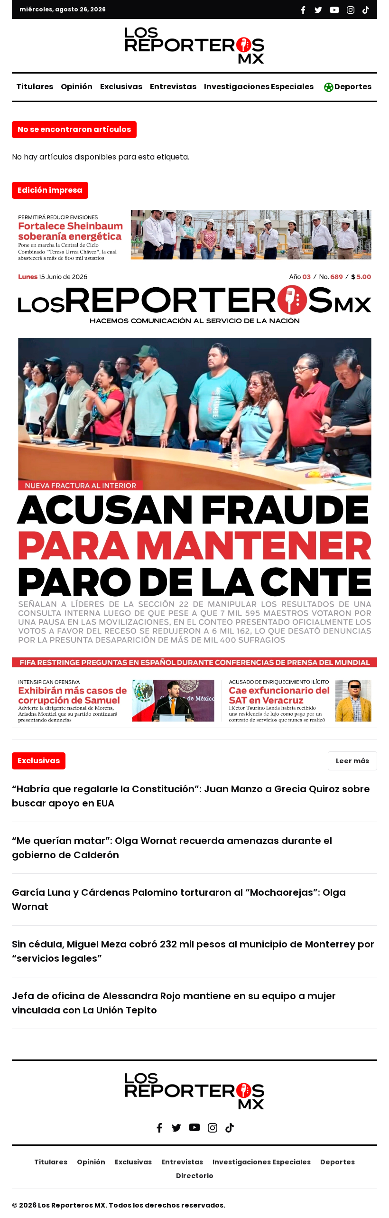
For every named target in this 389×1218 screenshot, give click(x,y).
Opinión (77, 86)
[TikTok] (229, 1127)
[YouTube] (194, 1128)
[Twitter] (176, 1127)
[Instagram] (212, 1127)
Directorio (194, 1176)
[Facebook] (159, 1127)
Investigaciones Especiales (259, 86)
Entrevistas (173, 86)
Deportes (352, 86)
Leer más (352, 761)
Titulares (34, 86)
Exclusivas (121, 86)
